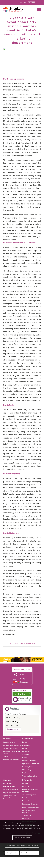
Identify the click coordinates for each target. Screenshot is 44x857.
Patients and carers (28, 798)
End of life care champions (30, 807)
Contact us (25, 786)
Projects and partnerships (11, 792)
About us (25, 783)
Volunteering (26, 754)
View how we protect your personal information (22, 845)
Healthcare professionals (30, 804)
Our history (25, 818)
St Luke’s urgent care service (12, 745)
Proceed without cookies (29, 853)
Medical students (27, 801)
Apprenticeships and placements (9, 797)
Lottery (24, 757)
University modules (9, 786)
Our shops (25, 751)
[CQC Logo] (12, 711)
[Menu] (38, 9)
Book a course (7, 783)
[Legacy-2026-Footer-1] (22, 659)
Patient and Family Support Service (11, 752)
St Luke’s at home (9, 742)
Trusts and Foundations (29, 776)
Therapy (5, 756)
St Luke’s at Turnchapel (10, 748)
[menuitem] (38, 9)
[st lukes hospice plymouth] (18, 9)
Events (24, 748)
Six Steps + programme (10, 789)
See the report (12, 729)
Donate (24, 742)
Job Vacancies (26, 815)
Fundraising (25, 745)
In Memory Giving (27, 767)
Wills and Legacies (28, 770)
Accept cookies (12, 853)
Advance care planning (29, 795)
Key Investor (26, 773)
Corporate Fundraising (29, 760)
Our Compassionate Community (28, 811)
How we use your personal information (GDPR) (30, 791)
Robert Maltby (29, 644)
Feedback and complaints (11, 759)
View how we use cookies (22, 837)
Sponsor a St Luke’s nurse (30, 764)
